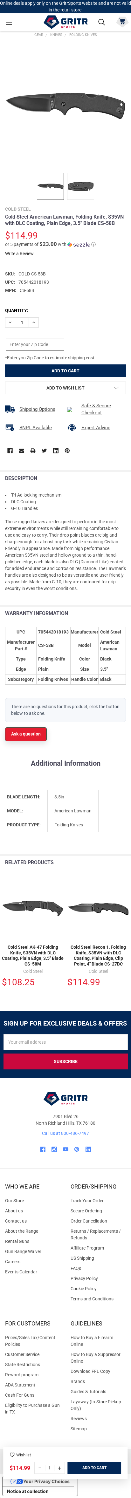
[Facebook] (10, 451)
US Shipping (82, 1258)
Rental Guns (17, 1241)
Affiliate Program (87, 1248)
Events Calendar (21, 1271)
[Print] (33, 451)
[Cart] (122, 21)
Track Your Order (87, 1200)
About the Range (21, 1231)
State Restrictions (22, 1364)
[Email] (21, 451)
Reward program (21, 1374)
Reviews (79, 1418)
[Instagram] (54, 1149)
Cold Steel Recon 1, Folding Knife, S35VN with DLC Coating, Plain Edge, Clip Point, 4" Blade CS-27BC (98, 955)
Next (124, 862)
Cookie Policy (98, 1288)
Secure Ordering (86, 1210)
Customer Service (22, 1354)
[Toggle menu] (8, 22)
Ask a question (26, 733)
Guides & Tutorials (88, 1391)
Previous (111, 862)
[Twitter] (44, 451)
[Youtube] (66, 1149)
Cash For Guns (19, 1395)
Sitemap (79, 1428)
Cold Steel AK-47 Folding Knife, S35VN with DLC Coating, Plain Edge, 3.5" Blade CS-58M (33, 955)
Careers (12, 1261)
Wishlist (23, 1455)
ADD (86, 1468)
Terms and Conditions (98, 1299)
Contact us (16, 1220)
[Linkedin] (56, 451)
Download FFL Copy (90, 1371)
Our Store (14, 1200)
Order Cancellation (89, 1220)
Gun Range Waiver (23, 1251)
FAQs (76, 1268)
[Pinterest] (67, 451)
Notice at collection (28, 1491)
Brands (78, 1381)
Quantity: (16, 310)
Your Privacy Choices (46, 1481)
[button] (50, 244)
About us (14, 1210)
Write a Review (19, 253)
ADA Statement (20, 1384)
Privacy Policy (98, 1278)
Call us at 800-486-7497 (65, 1133)
